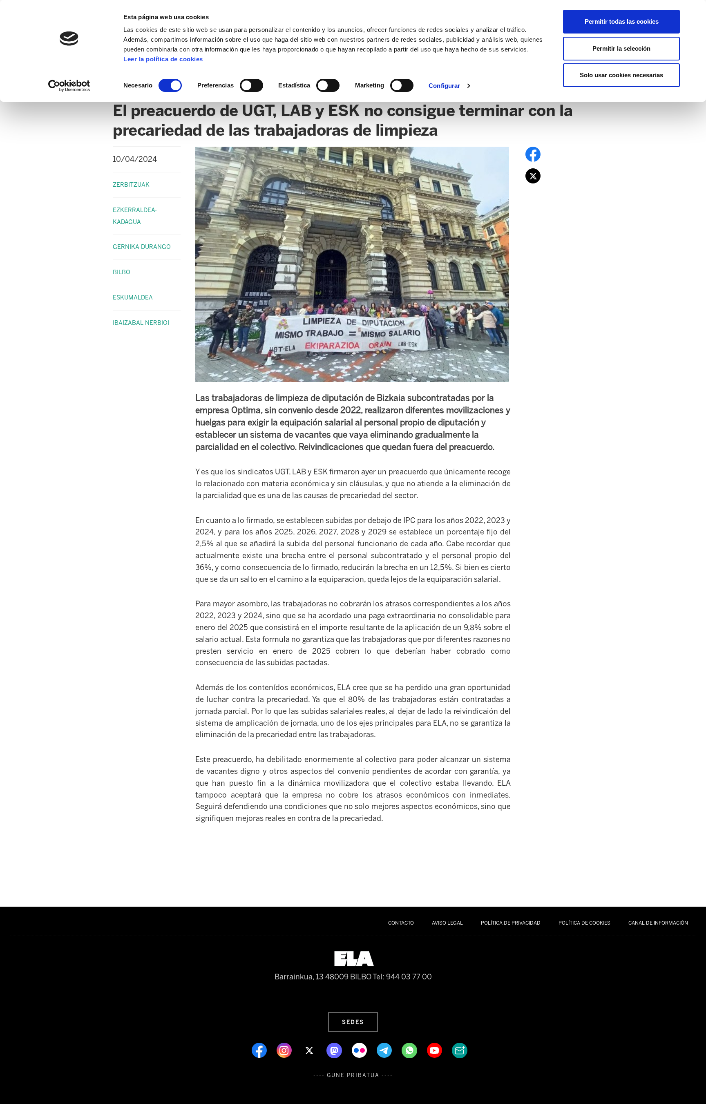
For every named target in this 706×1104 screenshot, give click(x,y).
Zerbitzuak (131, 184)
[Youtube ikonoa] (435, 1049)
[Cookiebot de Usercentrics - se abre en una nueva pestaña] (69, 86)
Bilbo (121, 272)
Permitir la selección (621, 48)
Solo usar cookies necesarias (621, 75)
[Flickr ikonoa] (360, 1049)
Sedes (353, 1022)
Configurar (444, 85)
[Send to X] (533, 175)
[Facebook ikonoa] (260, 1049)
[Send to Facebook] (533, 153)
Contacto (401, 923)
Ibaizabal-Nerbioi (141, 322)
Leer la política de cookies (163, 59)
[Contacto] (459, 1049)
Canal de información (658, 923)
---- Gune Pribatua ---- (353, 1075)
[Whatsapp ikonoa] (410, 1049)
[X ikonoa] (309, 1049)
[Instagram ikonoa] (285, 1049)
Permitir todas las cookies (622, 21)
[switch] (251, 85)
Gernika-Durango (142, 246)
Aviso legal (447, 923)
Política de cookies (584, 923)
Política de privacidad (511, 923)
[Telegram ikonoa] (385, 1049)
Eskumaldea (133, 297)
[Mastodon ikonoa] (335, 1049)
